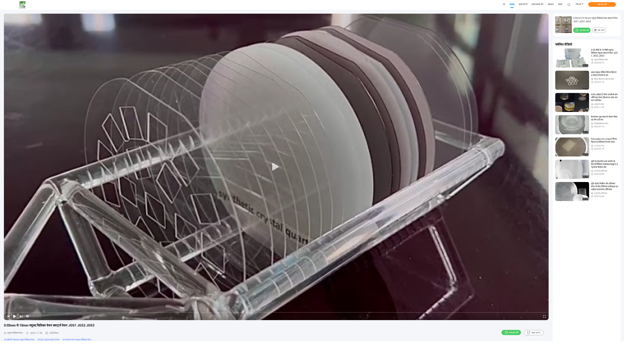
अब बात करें (602, 4)
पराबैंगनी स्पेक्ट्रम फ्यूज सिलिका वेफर (20, 339)
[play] (276, 167)
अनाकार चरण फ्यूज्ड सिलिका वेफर (77, 339)
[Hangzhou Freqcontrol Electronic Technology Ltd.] (22, 5)
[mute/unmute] (27, 316)
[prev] (8, 316)
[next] (21, 316)
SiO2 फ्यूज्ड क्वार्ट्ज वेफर (49, 339)
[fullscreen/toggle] (544, 316)
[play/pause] (14, 316)
